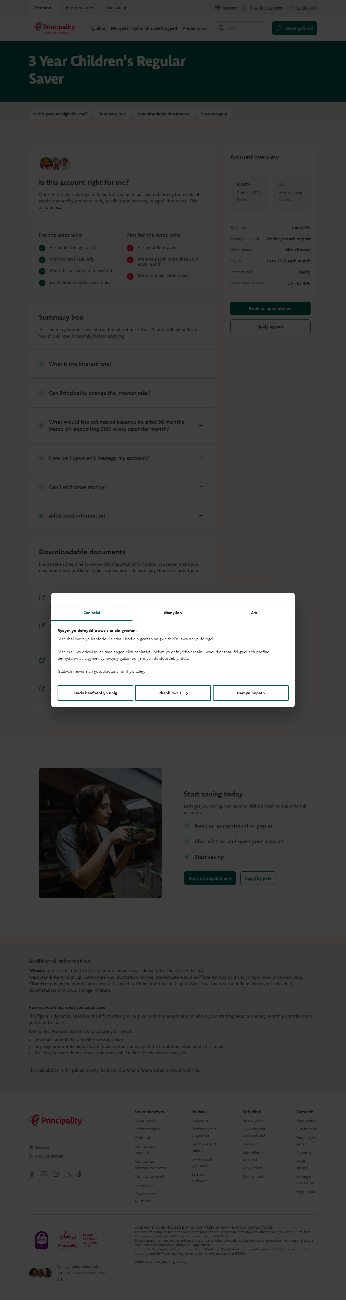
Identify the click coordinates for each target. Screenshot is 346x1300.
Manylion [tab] (173, 612)
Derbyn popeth (251, 692)
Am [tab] (254, 612)
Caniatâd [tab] (92, 612)
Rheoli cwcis (169, 692)
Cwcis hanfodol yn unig (95, 692)
